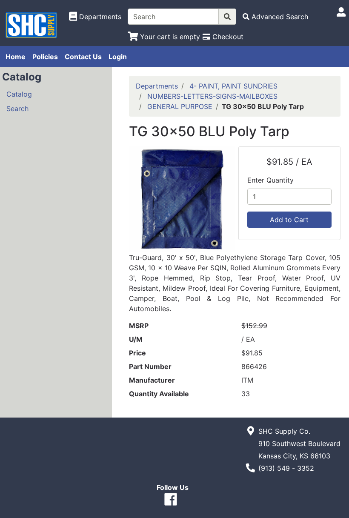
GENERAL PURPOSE (179, 106)
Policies (45, 56)
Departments (157, 86)
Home (16, 56)
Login (118, 56)
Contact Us (83, 56)
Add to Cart (289, 219)
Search (17, 108)
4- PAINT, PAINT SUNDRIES (233, 86)
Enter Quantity (270, 180)
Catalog (19, 94)
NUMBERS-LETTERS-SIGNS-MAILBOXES (212, 96)
